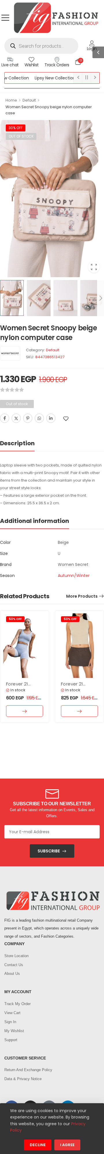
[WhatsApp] (39, 418)
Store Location (16, 956)
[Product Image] (52, 198)
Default (29, 100)
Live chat (10, 65)
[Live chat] (10, 60)
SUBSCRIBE (49, 851)
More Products (82, 596)
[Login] (92, 43)
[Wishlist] (31, 60)
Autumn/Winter (74, 575)
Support (10, 1040)
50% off (15, 619)
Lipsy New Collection (45, 78)
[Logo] (55, 17)
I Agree (67, 1145)
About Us (12, 973)
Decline (38, 1145)
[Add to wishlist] (66, 418)
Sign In (10, 1022)
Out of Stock (21, 136)
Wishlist (32, 65)
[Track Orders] (57, 60)
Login (92, 48)
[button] (5, 18)
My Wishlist (14, 1031)
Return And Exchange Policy (28, 1070)
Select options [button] (24, 711)
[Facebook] (4, 418)
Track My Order (17, 1004)
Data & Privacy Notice (23, 1079)
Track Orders (56, 65)
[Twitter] (16, 418)
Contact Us (13, 965)
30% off (16, 127)
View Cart (12, 1013)
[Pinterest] (27, 418)
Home (11, 100)
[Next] (100, 298)
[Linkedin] (50, 418)
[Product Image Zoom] (94, 267)
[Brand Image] (10, 353)
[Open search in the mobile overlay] (41, 46)
